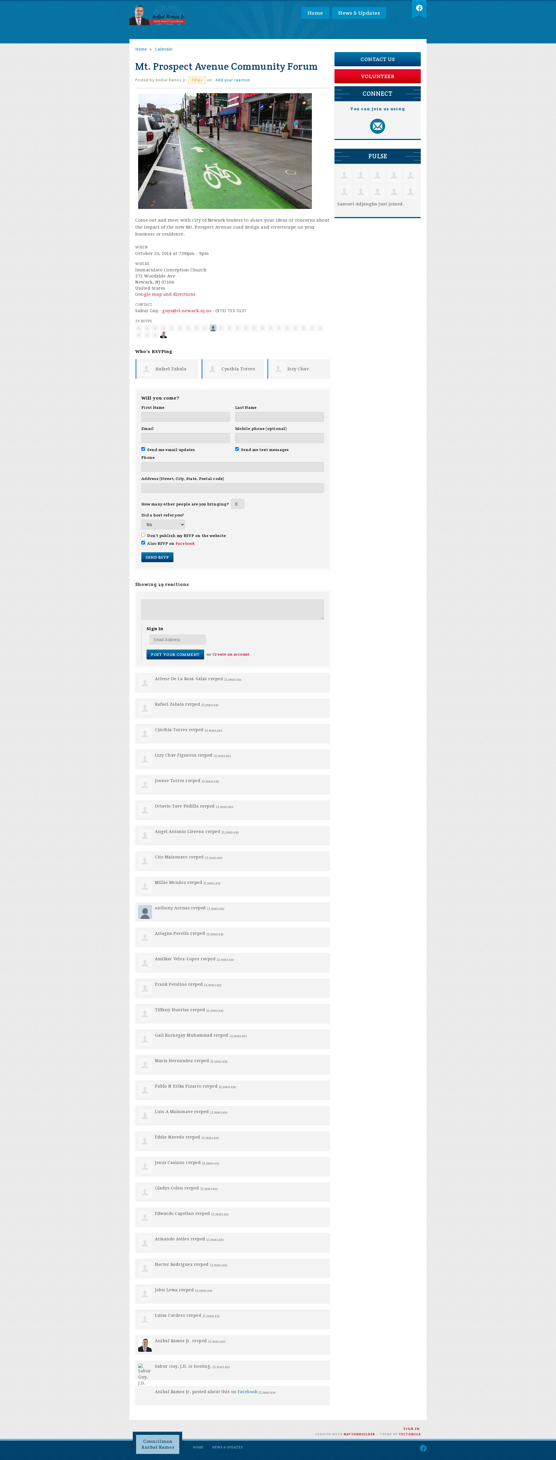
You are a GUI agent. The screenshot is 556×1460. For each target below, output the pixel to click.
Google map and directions (165, 294)
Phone (148, 457)
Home (315, 13)
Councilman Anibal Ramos (157, 1444)
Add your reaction (232, 80)
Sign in (411, 1429)
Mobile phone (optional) (261, 428)
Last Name (246, 407)
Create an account (231, 654)
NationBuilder (359, 1434)
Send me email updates (171, 449)
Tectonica (410, 1434)
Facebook (185, 543)
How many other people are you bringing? (185, 504)
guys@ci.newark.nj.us (186, 310)
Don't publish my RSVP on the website (186, 535)
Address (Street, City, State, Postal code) (182, 478)
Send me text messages (265, 449)
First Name (153, 407)
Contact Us (378, 59)
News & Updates (359, 13)
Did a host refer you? (162, 515)
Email (147, 428)
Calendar (164, 49)
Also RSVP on (171, 543)
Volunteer (378, 76)
